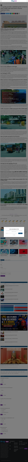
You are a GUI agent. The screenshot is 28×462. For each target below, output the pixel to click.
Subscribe (20, 233)
